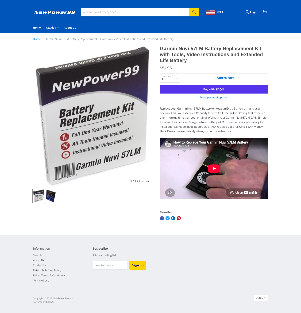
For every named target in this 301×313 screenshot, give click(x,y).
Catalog (51, 27)
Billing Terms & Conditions (49, 275)
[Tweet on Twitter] (167, 218)
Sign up (138, 265)
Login (253, 12)
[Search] (194, 12)
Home (37, 27)
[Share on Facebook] (162, 218)
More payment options (214, 97)
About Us (70, 27)
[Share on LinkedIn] (173, 218)
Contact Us (40, 265)
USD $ (259, 297)
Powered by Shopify (43, 301)
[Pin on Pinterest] (179, 218)
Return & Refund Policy (47, 270)
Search (37, 255)
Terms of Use (41, 280)
